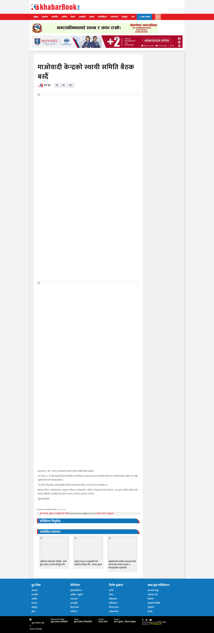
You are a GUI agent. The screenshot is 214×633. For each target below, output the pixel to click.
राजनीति (55, 17)
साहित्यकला (113, 611)
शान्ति (111, 590)
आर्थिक (64, 17)
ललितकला (113, 603)
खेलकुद (125, 17)
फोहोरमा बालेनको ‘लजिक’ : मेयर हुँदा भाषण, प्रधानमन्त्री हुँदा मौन (53, 563)
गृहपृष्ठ (35, 17)
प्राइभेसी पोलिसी (154, 603)
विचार (73, 17)
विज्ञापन (151, 599)
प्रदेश (33, 611)
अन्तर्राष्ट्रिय (102, 17)
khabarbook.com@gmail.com (82, 513)
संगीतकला (113, 599)
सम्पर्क (150, 611)
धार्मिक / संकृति (76, 594)
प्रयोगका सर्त (152, 594)
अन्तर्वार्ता (82, 17)
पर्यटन (111, 594)
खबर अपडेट (145, 17)
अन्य (133, 17)
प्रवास (91, 17)
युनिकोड (151, 607)
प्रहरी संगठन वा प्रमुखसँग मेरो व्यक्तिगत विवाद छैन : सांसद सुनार (88, 563)
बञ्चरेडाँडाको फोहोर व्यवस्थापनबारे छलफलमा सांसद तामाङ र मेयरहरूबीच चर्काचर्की (122, 565)
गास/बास (74, 599)
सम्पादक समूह (153, 590)
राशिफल (73, 611)
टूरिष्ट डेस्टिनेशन (76, 590)
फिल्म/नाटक (114, 607)
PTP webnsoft (156, 623)
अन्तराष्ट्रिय (74, 603)
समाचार (45, 17)
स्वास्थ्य (34, 603)
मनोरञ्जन (114, 17)
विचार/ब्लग (74, 607)
